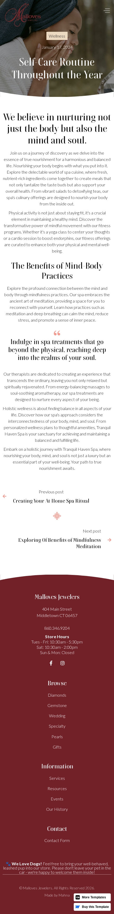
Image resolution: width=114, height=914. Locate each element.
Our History (57, 809)
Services (57, 778)
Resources (57, 788)
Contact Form (57, 840)
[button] (105, 10)
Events (57, 798)
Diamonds (57, 694)
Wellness (57, 35)
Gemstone (57, 705)
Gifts (57, 746)
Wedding (57, 715)
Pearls (57, 736)
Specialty (57, 725)
